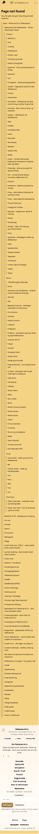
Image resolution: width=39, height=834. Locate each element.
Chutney (11, 46)
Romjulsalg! (12, 222)
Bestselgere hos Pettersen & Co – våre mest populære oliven (19, 609)
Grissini (10, 93)
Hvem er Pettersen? (12, 715)
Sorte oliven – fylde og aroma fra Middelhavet (20, 459)
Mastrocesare (13, 411)
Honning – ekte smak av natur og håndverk (20, 109)
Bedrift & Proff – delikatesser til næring (19, 516)
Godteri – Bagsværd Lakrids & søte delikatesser (21, 87)
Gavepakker (9, 690)
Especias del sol (14, 340)
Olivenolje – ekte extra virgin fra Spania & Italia (20, 169)
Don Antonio (12, 312)
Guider (7, 665)
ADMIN (7, 579)
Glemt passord (10, 592)
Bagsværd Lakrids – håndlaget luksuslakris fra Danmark (19, 306)
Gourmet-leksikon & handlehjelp (17, 626)
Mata (10, 394)
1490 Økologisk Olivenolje (18, 282)
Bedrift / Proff (19, 771)
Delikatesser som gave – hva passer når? (20, 661)
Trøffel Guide (9, 711)
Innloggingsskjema (11, 571)
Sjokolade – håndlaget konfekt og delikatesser (20, 238)
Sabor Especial (13, 440)
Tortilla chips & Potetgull (17, 265)
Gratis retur (9, 558)
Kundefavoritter (14, 130)
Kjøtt (9, 121)
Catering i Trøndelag (12, 596)
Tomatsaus (12, 260)
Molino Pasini (13, 415)
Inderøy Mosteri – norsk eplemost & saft (21, 366)
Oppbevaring (9, 669)
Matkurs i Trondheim (12, 563)
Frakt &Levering (10, 678)
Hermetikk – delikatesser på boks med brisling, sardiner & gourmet (20, 102)
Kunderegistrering (11, 567)
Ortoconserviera (14, 424)
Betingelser (8, 537)
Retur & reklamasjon (19, 785)
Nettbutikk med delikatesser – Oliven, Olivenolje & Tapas (18, 28)
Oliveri (10, 419)
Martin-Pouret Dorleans (17, 407)
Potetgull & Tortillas (15, 207)
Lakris (10, 134)
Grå (9, 475)
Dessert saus (13, 55)
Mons (10, 403)
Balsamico (11, 38)
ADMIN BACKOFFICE (12, 583)
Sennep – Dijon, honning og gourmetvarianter (18, 227)
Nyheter (7, 694)
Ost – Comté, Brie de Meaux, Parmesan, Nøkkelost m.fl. (18, 176)
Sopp (10, 244)
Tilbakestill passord (11, 575)
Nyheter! (11, 146)
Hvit (9, 488)
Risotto (10, 218)
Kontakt (7, 524)
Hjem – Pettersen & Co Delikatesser (16, 23)
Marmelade (12, 142)
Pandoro (11, 181)
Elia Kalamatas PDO (15, 449)
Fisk (9, 78)
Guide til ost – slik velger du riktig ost (18, 643)
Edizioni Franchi (14, 320)
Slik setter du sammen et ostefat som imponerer (18, 655)
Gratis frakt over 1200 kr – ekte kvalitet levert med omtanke (19, 546)
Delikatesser (12, 51)
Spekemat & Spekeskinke (14, 686)
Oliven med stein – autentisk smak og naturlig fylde (21, 502)
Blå (9, 464)
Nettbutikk (30, 738)
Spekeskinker (13, 248)
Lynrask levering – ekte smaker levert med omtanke (18, 553)
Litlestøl (11, 386)
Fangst (10, 344)
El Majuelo (12, 329)
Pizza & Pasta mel (14, 203)
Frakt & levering (19, 781)
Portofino (11, 428)
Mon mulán (12, 399)
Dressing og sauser (15, 59)
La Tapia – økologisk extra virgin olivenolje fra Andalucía (20, 372)
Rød (9, 484)
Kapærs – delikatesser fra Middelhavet (17, 116)
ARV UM (11, 297)
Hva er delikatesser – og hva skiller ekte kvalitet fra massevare (19, 638)
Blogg (6, 541)
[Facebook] (3, 757)
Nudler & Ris (12, 151)
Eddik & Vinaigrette (15, 63)
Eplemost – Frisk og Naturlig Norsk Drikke (21, 68)
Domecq (11, 316)
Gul (9, 492)
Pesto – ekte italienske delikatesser (21, 199)
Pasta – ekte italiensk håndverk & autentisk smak (20, 193)
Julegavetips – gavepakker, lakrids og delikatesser (18, 631)
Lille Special (12, 382)
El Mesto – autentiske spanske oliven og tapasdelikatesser (22, 334)
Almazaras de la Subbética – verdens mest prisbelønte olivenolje (22, 291)
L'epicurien (12, 378)
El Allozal (11, 325)
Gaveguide (8, 682)
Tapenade (11, 256)
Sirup (10, 233)
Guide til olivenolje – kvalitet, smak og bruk (18, 649)
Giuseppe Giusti (14, 352)
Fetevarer (11, 74)
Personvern (9, 533)
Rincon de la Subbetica (16, 432)
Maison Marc (13, 390)
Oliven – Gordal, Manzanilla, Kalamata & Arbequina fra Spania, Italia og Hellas (21, 161)
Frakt (18, 738)
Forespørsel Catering (12, 604)
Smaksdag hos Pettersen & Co (16, 622)
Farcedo (11, 348)
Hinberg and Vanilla (15, 360)
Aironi (10, 286)
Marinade (11, 138)
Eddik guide (9, 707)
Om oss (7, 520)
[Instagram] (8, 757)
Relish (10, 436)
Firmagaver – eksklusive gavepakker (21, 82)
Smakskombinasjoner (12, 673)
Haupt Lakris (12, 356)
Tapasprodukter (14, 252)
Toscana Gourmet (14, 444)
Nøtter (10, 155)
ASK (9, 301)
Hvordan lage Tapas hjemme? (15, 600)
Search (7, 529)
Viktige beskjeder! (11, 703)
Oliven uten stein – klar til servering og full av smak (21, 509)
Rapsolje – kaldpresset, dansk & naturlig (20, 212)
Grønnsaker (12, 97)
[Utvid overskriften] (36, 3)
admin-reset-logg (11, 588)
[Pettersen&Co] (19, 3)
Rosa (9, 479)
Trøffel (10, 269)
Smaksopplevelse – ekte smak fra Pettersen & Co (17, 616)
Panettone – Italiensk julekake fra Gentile (20, 187)
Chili (9, 42)
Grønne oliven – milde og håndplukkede (17, 470)
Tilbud (10, 273)
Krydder (11, 126)
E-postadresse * (19, 795)
